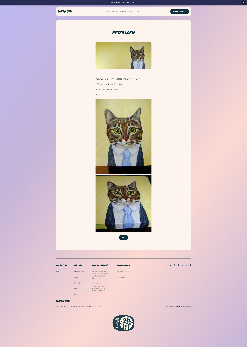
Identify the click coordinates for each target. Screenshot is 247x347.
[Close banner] (244, 2)
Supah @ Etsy (121, 277)
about (58, 271)
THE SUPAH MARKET (179, 11)
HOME (123, 237)
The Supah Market (123, 271)
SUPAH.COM (65, 11)
